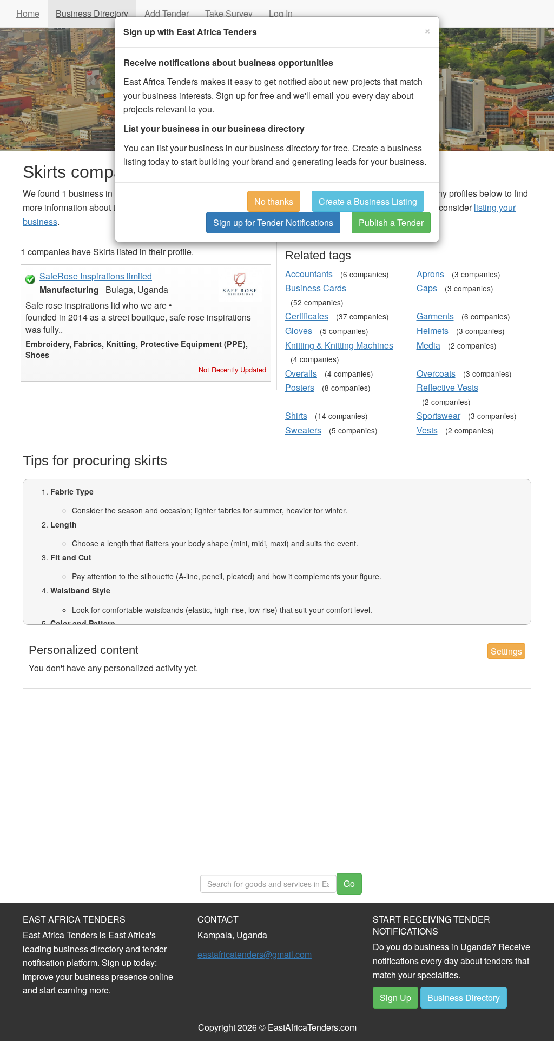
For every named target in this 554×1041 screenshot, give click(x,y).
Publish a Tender (391, 222)
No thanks (273, 201)
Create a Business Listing (368, 201)
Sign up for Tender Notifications (273, 222)
